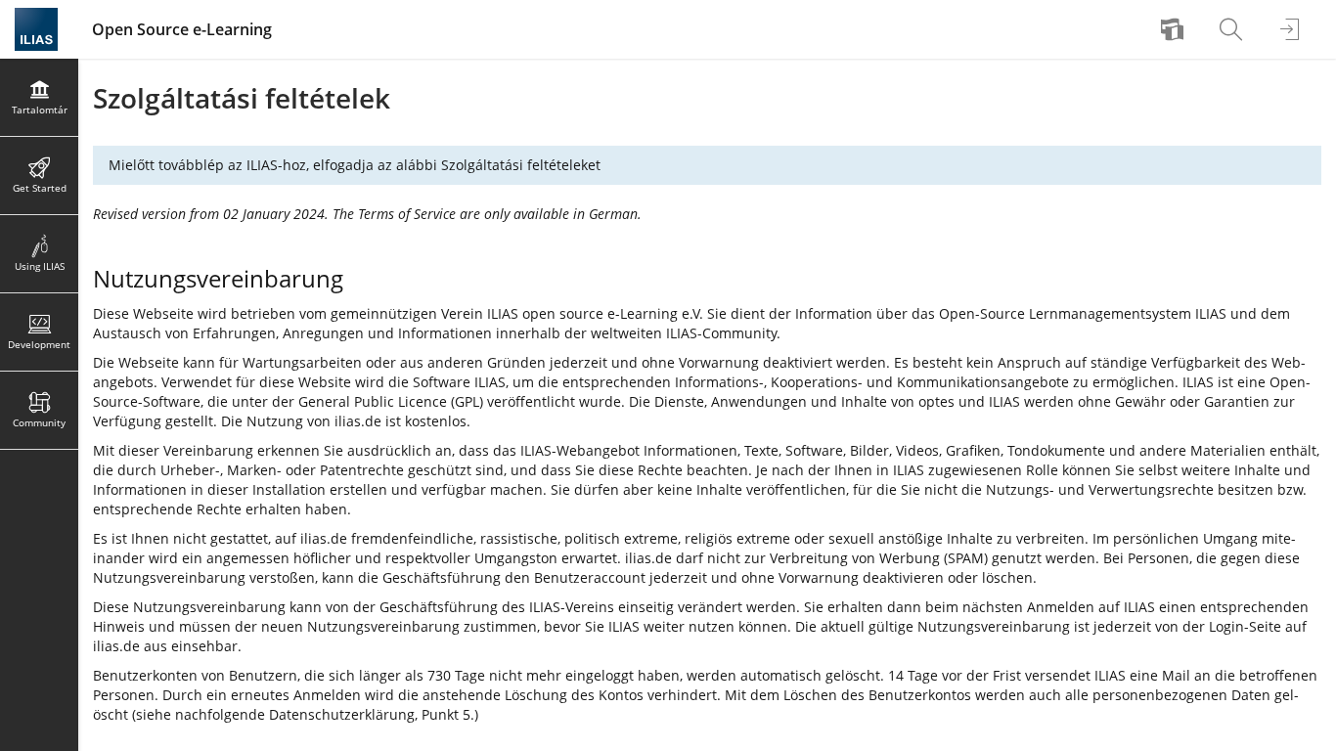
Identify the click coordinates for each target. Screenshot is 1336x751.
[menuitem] (1174, 29)
